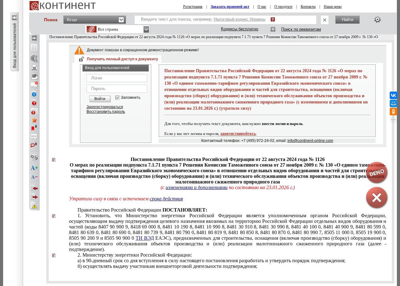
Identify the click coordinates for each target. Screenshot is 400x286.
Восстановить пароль (106, 111)
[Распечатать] (34, 67)
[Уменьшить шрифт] (34, 177)
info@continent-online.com (310, 140)
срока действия (166, 198)
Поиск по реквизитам (301, 29)
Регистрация (192, 6)
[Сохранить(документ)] (34, 59)
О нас (262, 6)
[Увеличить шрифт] (34, 168)
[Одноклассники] (393, 111)
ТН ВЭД (145, 238)
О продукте (283, 6)
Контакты (308, 6)
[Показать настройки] (377, 19)
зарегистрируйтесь (238, 134)
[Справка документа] (34, 102)
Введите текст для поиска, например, (203, 19)
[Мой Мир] (393, 103)
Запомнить (130, 98)
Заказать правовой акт (230, 6)
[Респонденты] (34, 196)
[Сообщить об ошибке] (34, 205)
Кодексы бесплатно (239, 29)
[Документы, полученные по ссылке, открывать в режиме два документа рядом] (34, 48)
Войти (99, 99)
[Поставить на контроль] (34, 111)
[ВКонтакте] (393, 95)
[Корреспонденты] (34, 188)
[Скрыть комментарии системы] (34, 85)
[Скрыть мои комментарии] (34, 137)
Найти (347, 19)
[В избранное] (34, 120)
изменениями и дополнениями (197, 187)
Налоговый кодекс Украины (239, 19)
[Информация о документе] (34, 94)
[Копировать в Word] (34, 76)
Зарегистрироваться (105, 107)
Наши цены (333, 6)
